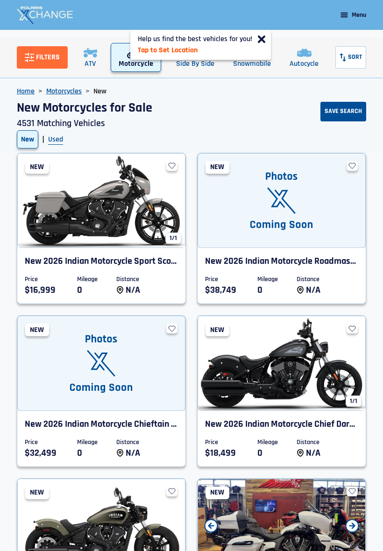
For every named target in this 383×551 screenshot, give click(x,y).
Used (55, 139)
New (27, 139)
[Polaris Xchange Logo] (45, 15)
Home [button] (26, 91)
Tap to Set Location (168, 50)
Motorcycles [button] (64, 91)
